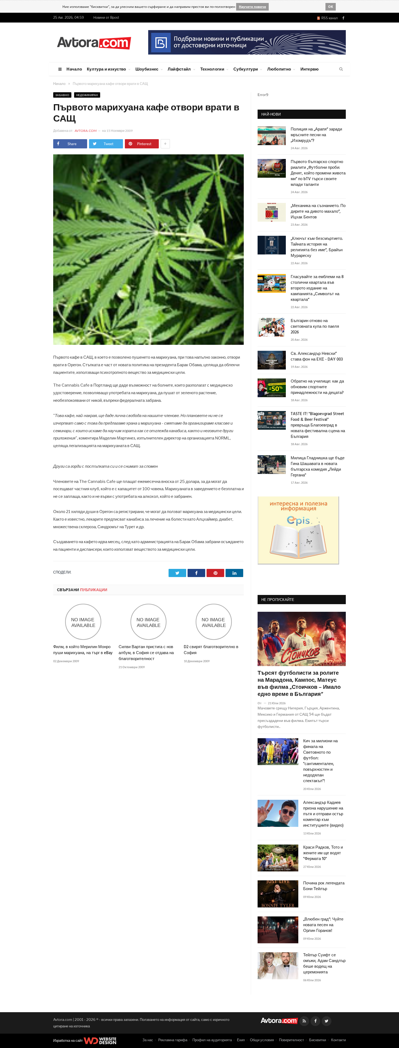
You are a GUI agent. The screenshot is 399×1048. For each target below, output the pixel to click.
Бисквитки (317, 1040)
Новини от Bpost (106, 17)
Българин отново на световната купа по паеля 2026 (315, 326)
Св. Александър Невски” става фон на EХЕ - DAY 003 (317, 356)
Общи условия (262, 1040)
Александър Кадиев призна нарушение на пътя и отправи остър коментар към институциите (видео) (323, 814)
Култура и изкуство (106, 68)
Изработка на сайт (68, 1040)
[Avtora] (94, 42)
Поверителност (291, 1040)
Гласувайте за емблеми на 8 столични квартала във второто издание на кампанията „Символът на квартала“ (317, 288)
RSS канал (329, 18)
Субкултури (245, 68)
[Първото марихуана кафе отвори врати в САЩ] (148, 343)
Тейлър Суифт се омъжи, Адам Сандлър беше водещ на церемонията (324, 964)
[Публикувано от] (261, 703)
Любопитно (279, 68)
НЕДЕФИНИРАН (87, 95)
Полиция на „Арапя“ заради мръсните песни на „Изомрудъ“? (316, 135)
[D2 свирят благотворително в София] (214, 622)
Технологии (212, 68)
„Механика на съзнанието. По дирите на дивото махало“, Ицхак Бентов (318, 211)
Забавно (62, 95)
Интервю (309, 68)
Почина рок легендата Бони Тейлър (323, 886)
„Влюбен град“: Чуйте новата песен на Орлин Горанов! (323, 925)
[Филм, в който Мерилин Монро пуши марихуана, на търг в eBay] (83, 622)
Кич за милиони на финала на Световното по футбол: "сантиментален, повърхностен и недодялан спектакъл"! (320, 761)
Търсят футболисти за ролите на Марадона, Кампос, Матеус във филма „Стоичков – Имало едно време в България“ (299, 684)
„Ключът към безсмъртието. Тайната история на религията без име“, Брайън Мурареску (317, 247)
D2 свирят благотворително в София (211, 650)
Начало (74, 68)
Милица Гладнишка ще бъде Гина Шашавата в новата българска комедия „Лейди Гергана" (317, 466)
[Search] (341, 69)
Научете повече (252, 6)
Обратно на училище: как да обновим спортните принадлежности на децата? (317, 387)
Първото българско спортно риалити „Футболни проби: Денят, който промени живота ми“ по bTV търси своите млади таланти (318, 173)
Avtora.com (86, 131)
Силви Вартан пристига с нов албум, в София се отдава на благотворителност (146, 653)
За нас (147, 1040)
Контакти (338, 1040)
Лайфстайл (179, 68)
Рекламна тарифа (172, 1040)
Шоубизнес (147, 68)
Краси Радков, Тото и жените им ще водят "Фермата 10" (323, 853)
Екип (241, 1040)
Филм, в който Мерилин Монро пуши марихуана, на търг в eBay (83, 650)
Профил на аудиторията (212, 1040)
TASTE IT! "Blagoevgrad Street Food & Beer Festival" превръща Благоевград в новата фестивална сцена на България (318, 425)
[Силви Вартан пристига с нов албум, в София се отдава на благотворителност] (149, 622)
